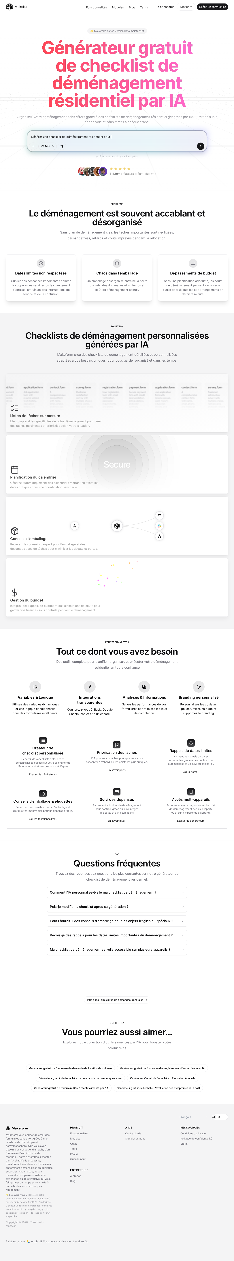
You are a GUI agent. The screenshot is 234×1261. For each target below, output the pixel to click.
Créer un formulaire (212, 7)
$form (184, 1143)
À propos (75, 1175)
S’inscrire (186, 7)
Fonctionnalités (96, 7)
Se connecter (165, 7)
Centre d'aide (133, 1133)
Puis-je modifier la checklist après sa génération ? (89, 907)
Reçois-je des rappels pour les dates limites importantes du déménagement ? (111, 935)
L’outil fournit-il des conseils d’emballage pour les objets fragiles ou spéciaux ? (111, 921)
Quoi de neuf (78, 1159)
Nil (40, 1241)
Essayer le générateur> (43, 774)
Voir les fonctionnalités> (43, 818)
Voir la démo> (191, 771)
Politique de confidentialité (196, 1138)
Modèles (118, 7)
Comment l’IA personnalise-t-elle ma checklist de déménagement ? (103, 892)
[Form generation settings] (62, 146)
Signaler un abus (135, 1138)
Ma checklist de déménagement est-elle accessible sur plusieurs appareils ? (110, 949)
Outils (73, 1143)
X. (86, 1241)
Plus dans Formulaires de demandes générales (117, 999)
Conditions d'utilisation (193, 1133)
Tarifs (144, 7)
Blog (132, 7)
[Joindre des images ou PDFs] (33, 146)
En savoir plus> (117, 769)
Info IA (74, 1153)
